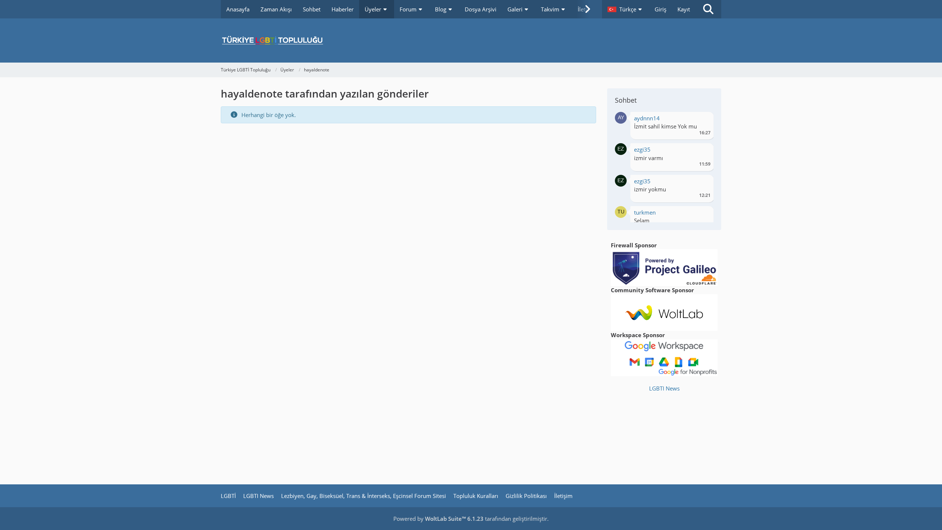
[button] (625, 9)
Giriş (660, 9)
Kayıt (683, 9)
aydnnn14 (647, 118)
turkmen (645, 212)
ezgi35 (642, 149)
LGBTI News (664, 388)
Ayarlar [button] (702, 120)
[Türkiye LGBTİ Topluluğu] (471, 40)
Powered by (438, 518)
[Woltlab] (664, 311)
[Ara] (708, 9)
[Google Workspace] (664, 357)
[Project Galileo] (664, 267)
